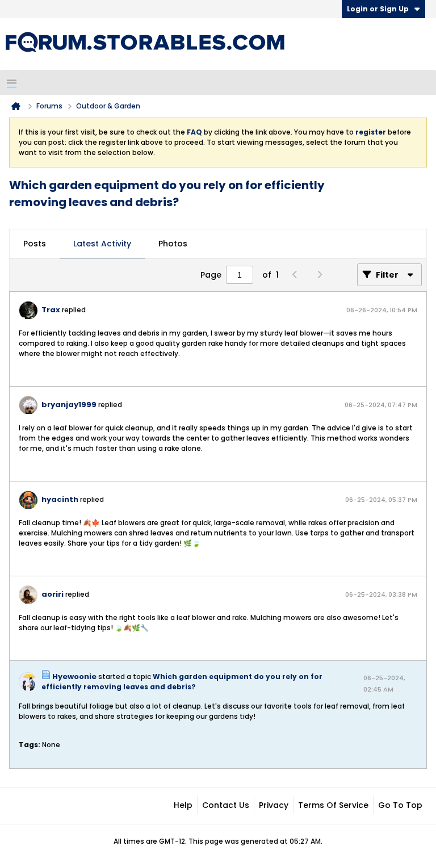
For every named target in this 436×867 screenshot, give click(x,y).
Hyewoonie (74, 676)
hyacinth (59, 499)
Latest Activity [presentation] (102, 243)
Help (183, 805)
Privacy (273, 805)
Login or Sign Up (378, 9)
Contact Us (225, 805)
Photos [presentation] (172, 243)
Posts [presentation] (34, 243)
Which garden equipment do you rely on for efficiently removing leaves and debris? (181, 682)
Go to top (400, 805)
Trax (50, 309)
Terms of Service (333, 805)
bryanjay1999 (69, 404)
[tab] (35, 244)
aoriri (52, 594)
